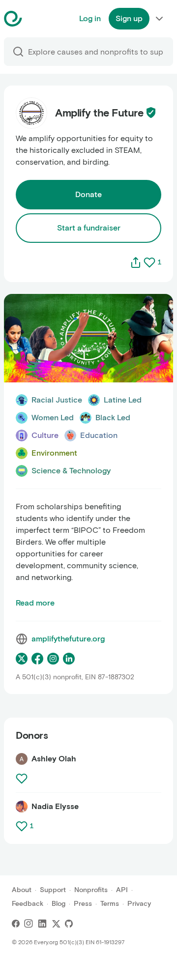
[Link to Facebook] (16, 923)
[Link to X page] (22, 659)
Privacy (139, 903)
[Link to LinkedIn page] (69, 659)
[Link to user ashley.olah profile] (22, 759)
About (21, 890)
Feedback (27, 903)
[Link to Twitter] (56, 923)
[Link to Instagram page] (53, 659)
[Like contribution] (23, 778)
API (122, 890)
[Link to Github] (69, 923)
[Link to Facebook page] (37, 659)
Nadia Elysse (55, 806)
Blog (58, 903)
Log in (90, 18)
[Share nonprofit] (136, 262)
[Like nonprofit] (149, 262)
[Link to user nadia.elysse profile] (22, 806)
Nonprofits (91, 890)
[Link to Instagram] (28, 923)
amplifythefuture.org (68, 638)
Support (53, 890)
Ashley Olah (53, 758)
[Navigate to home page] (37, 19)
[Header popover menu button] (159, 19)
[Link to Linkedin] (42, 923)
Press (83, 903)
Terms (109, 903)
